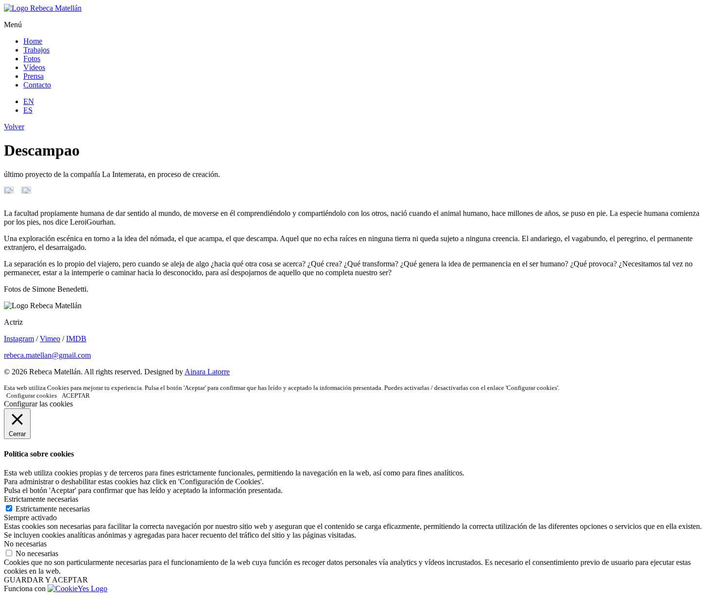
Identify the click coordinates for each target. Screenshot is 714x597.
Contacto (37, 85)
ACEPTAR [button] (76, 395)
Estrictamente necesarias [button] (41, 499)
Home (32, 41)
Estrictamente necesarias (53, 509)
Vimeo (50, 338)
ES (28, 110)
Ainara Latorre (207, 372)
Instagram (19, 338)
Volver (14, 127)
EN (28, 101)
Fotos (31, 58)
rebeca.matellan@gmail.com (47, 355)
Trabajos (36, 50)
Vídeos (34, 67)
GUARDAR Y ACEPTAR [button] (46, 580)
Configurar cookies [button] (31, 395)
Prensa (33, 76)
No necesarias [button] (25, 544)
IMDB (76, 338)
